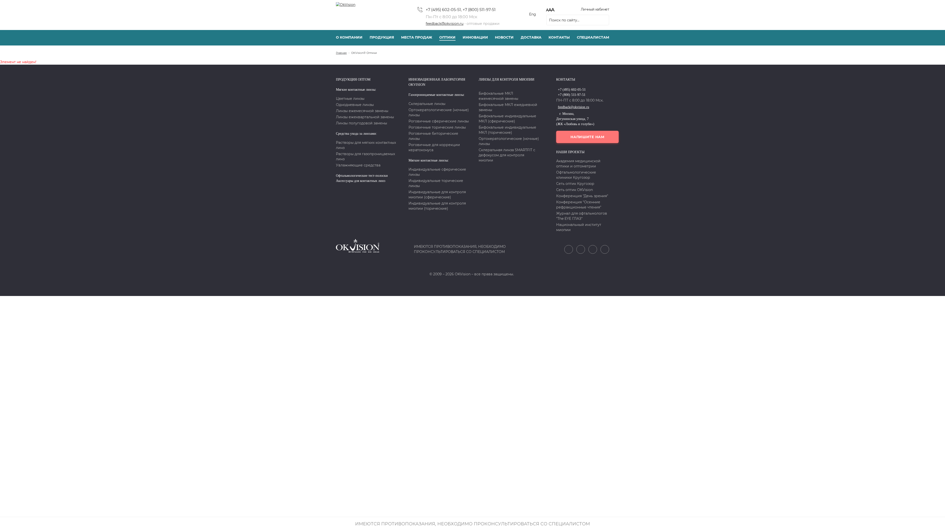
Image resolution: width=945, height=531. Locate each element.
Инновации (475, 37)
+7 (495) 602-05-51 (443, 9)
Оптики (447, 37)
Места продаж (416, 37)
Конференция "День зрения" (582, 196)
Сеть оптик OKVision (574, 190)
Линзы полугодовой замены (361, 123)
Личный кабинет (595, 9)
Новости (504, 37)
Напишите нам (587, 137)
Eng (532, 14)
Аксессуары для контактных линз (360, 181)
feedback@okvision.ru (444, 23)
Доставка (531, 37)
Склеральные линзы (427, 104)
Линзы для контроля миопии (506, 79)
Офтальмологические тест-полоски (362, 175)
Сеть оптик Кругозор (575, 183)
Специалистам (593, 37)
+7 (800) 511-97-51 (479, 9)
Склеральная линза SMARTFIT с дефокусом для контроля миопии (507, 155)
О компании (349, 37)
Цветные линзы (350, 98)
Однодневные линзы (355, 105)
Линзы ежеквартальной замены (365, 117)
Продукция (382, 37)
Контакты (559, 37)
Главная (341, 53)
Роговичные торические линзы (437, 127)
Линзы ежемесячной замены (362, 111)
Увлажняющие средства (358, 165)
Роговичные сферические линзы (439, 121)
